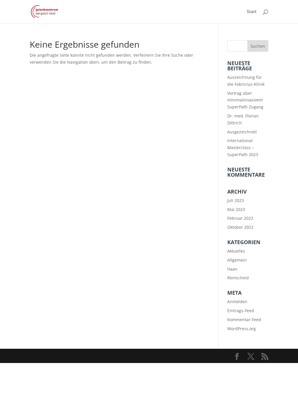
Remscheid (238, 277)
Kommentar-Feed (244, 319)
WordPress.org (241, 328)
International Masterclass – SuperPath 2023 (242, 147)
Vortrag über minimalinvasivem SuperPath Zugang (245, 100)
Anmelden (237, 301)
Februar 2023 (240, 218)
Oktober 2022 (240, 227)
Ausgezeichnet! (242, 132)
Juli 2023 (235, 200)
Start (252, 12)
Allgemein (237, 260)
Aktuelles (236, 251)
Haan (232, 269)
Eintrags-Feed (240, 310)
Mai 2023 (236, 209)
